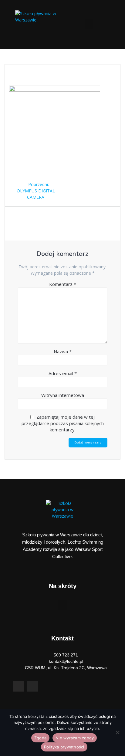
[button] (89, 24)
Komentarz (62, 284)
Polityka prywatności (64, 747)
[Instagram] (32, 686)
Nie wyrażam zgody (75, 737)
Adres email (63, 373)
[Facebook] (18, 686)
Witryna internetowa (62, 395)
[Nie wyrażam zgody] (117, 732)
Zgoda (40, 737)
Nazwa (63, 352)
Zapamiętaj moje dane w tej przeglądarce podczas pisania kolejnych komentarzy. (63, 423)
